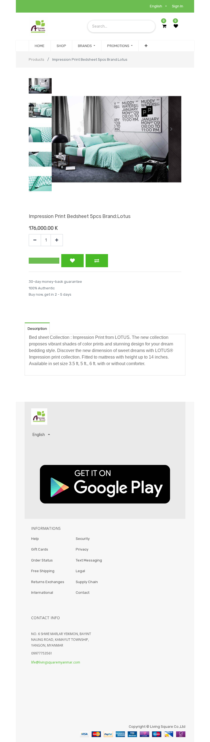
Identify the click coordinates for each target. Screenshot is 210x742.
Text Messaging (89, 560)
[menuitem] (40, 46)
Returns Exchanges (47, 582)
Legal (80, 571)
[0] (164, 26)
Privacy (82, 549)
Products (36, 59)
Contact (82, 592)
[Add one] (57, 240)
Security (83, 539)
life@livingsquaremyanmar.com (55, 662)
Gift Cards (39, 549)
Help (35, 539)
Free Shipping (42, 571)
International (42, 592)
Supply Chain (87, 582)
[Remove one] (35, 240)
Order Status (42, 560)
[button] (145, 46)
